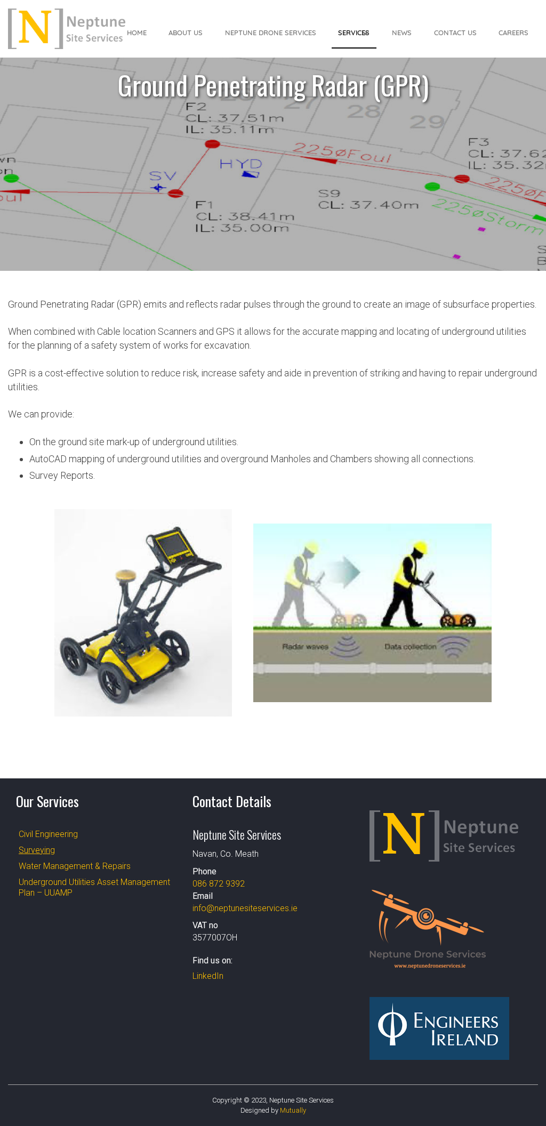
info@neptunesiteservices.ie (245, 908)
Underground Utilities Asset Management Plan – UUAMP (94, 887)
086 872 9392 (218, 884)
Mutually (293, 1110)
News (402, 32)
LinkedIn (207, 976)
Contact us (455, 32)
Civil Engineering (48, 834)
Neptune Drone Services (270, 32)
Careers (513, 32)
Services (354, 32)
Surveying (37, 850)
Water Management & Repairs (75, 866)
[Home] (66, 29)
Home (137, 32)
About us (185, 32)
